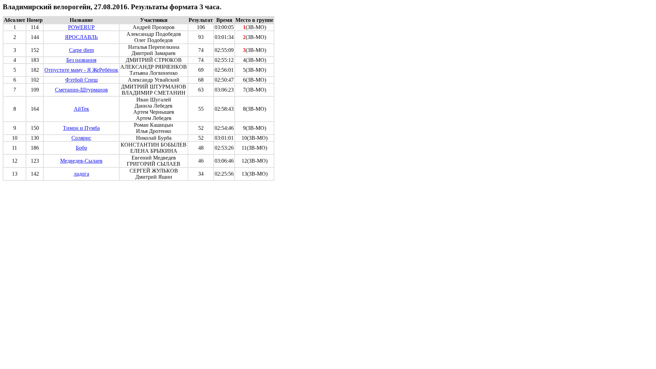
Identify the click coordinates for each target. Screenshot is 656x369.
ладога (81, 174)
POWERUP (81, 27)
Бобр (81, 148)
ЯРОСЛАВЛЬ (81, 37)
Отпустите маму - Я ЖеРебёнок (81, 70)
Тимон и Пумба (81, 128)
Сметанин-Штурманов (81, 90)
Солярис (81, 138)
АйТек (81, 109)
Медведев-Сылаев (81, 161)
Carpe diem (81, 50)
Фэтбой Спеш (81, 80)
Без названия (81, 60)
